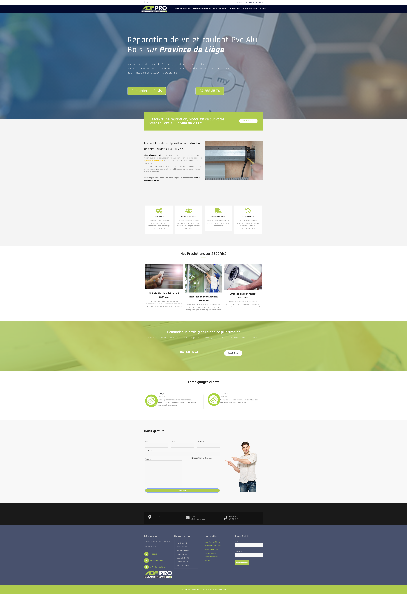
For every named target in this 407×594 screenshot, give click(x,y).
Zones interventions (250, 9)
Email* (173, 442)
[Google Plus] (148, 2)
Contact (263, 9)
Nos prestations (234, 9)
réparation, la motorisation (153, 161)
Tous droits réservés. (221, 590)
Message (148, 459)
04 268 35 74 (243, 2)
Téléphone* (200, 442)
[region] (203, 66)
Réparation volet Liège (183, 9)
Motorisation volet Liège (202, 9)
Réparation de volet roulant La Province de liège (199, 590)
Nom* (147, 442)
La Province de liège (157, 567)
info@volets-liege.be (257, 2)
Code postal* (149, 450)
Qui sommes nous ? (219, 9)
